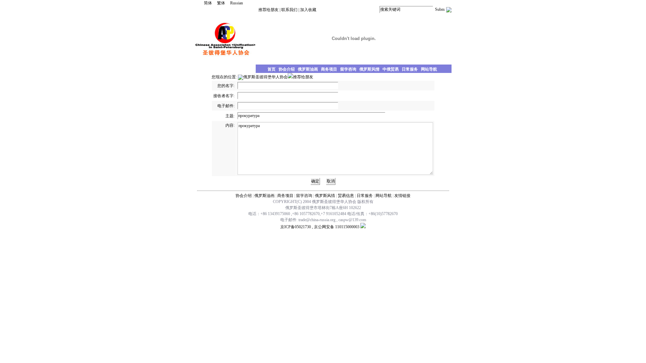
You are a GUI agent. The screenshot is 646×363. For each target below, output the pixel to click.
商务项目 (285, 195)
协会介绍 (244, 195)
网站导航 (383, 195)
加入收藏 (308, 9)
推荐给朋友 (268, 9)
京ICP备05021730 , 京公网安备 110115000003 (319, 227)
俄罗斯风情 (325, 195)
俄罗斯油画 (264, 195)
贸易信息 (346, 195)
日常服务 (365, 195)
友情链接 (402, 195)
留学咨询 (304, 195)
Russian (236, 3)
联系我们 (289, 9)
